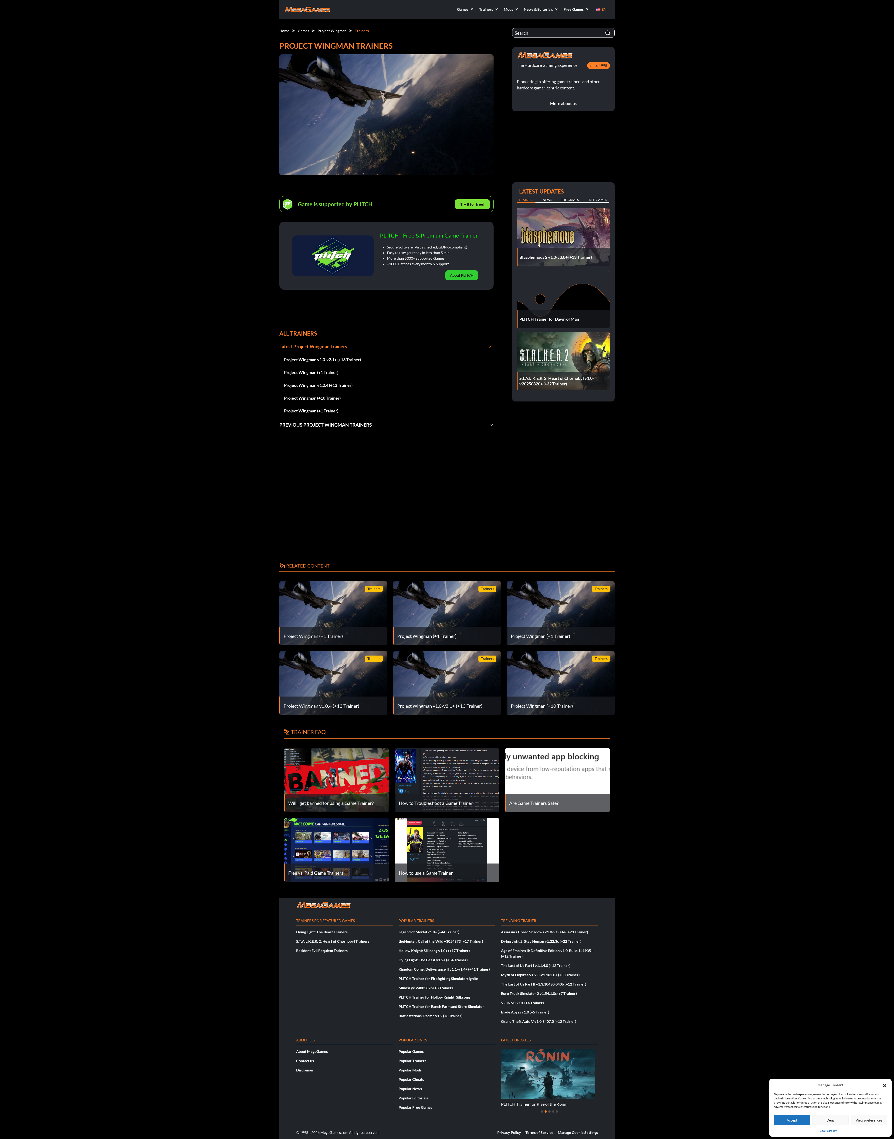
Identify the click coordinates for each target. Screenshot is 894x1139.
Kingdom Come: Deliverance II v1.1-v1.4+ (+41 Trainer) (444, 969)
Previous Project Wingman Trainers (325, 425)
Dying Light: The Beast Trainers (322, 932)
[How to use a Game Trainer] (447, 849)
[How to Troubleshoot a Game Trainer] (447, 779)
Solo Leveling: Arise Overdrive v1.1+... (535, 1104)
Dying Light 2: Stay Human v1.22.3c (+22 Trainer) (541, 941)
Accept (792, 1120)
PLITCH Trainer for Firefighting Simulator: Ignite (438, 978)
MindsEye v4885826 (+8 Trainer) (426, 988)
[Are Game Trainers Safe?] (557, 779)
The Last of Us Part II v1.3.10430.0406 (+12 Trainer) (543, 984)
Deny (830, 1120)
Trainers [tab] (526, 200)
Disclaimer (305, 1070)
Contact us (305, 1060)
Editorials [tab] (570, 200)
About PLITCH (462, 275)
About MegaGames (312, 1051)
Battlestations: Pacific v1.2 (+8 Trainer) (431, 1015)
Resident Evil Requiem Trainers (322, 950)
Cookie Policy (828, 1130)
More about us (563, 103)
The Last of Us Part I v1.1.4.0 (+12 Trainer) (535, 965)
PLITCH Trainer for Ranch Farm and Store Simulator (441, 1006)
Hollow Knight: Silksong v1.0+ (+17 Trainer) (434, 950)
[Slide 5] (557, 1111)
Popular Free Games (415, 1107)
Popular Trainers (412, 1060)
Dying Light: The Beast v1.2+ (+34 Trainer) (433, 960)
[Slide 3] (549, 1111)
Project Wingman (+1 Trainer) (311, 372)
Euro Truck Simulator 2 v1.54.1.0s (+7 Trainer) (539, 993)
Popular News (410, 1088)
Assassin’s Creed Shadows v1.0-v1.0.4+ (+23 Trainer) (544, 932)
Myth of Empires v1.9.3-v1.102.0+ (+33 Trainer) (540, 974)
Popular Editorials (413, 1098)
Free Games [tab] (597, 200)
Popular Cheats (411, 1079)
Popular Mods (410, 1070)
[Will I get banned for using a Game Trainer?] (336, 779)
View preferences (869, 1120)
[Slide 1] (542, 1111)
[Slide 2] (546, 1111)
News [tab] (547, 200)
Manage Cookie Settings (578, 1132)
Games (303, 30)
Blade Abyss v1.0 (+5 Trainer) (525, 1012)
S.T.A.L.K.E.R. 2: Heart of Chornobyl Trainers (332, 941)
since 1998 (598, 65)
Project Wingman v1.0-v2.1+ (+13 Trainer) (322, 359)
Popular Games (411, 1051)
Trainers (362, 30)
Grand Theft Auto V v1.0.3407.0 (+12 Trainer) (538, 1021)
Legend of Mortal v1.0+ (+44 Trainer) (429, 932)
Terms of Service (539, 1132)
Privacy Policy (509, 1132)
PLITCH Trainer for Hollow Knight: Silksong (434, 997)
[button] (884, 1085)
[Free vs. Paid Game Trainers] (336, 849)
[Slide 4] (553, 1111)
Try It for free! (472, 204)
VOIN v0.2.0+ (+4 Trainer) (522, 1002)
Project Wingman (332, 30)
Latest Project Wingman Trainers (313, 346)
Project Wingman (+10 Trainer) (312, 398)
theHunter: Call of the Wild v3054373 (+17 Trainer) (441, 941)
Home (284, 30)
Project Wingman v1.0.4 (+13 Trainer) (318, 385)
